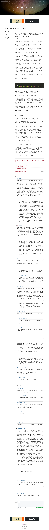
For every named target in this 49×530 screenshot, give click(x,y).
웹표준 (7, 34)
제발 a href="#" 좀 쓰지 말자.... (16, 28)
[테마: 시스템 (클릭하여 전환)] (43, 1)
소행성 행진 (19, 327)
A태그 (9, 34)
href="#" (12, 34)
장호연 (18, 339)
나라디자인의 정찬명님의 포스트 (32, 153)
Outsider (25, 528)
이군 (17, 225)
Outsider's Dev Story (24, 7)
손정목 (20, 411)
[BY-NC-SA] (7, 37)
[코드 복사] (42, 87)
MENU (47, 1)
